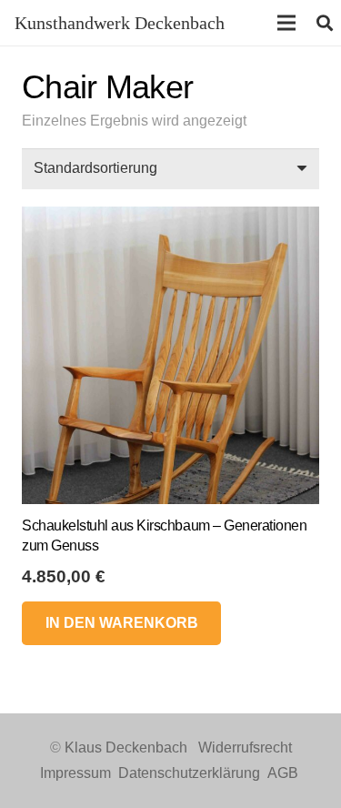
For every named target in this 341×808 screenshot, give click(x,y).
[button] (121, 623)
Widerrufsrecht (245, 747)
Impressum (75, 773)
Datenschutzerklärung (189, 773)
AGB (282, 773)
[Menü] (286, 22)
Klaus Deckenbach (126, 747)
